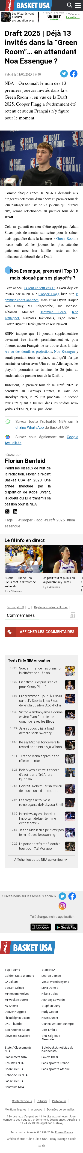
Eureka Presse (64, 1132)
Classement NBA (16, 1057)
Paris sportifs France (55, 1063)
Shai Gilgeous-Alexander (51, 1037)
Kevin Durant (50, 1017)
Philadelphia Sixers (17, 1017)
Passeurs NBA (14, 1081)
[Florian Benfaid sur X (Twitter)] (8, 513)
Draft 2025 (56, 520)
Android (65, 927)
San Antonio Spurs (17, 1029)
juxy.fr (41, 1145)
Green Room (65, 238)
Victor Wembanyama (55, 981)
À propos (36, 1109)
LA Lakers (11, 981)
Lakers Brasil (50, 1057)
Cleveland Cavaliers (17, 1035)
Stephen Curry (51, 1005)
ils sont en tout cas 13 (39, 287)
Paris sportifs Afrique (56, 1069)
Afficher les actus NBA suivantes (38, 859)
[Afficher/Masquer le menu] (78, 5)
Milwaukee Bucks (16, 999)
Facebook (74, 74)
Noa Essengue (64, 351)
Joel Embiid (49, 1029)
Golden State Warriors (19, 975)
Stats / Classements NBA (18, 1049)
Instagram (63, 906)
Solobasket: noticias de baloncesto (57, 1049)
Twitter (64, 74)
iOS (41, 927)
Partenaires (59, 1101)
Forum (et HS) (15, 607)
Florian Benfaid (25, 460)
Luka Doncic (50, 987)
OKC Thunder (13, 1023)
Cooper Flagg (49, 293)
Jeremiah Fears (53, 311)
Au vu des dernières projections (28, 351)
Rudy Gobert (50, 1011)
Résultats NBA (14, 1063)
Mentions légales (15, 1109)
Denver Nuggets (15, 1011)
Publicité (42, 1101)
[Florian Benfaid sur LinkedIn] (15, 513)
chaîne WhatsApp (29, 427)
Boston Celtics (14, 987)
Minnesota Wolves (17, 993)
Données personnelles (61, 1109)
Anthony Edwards (53, 999)
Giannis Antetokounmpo (58, 1023)
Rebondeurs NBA (16, 1075)
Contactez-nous (22, 1101)
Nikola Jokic (50, 993)
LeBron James (51, 975)
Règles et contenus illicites (51, 607)
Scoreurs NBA (14, 1069)
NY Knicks (11, 1005)
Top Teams (12, 969)
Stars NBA (48, 969)
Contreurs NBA (14, 1087)
